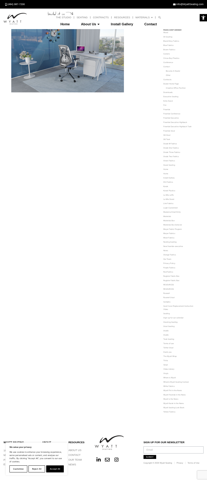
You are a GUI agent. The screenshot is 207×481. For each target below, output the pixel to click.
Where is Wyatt (169, 378)
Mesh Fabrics (168, 238)
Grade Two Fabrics (171, 156)
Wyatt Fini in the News (172, 390)
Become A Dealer (173, 71)
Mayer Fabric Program (172, 229)
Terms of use (168, 343)
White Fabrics (169, 386)
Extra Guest (168, 101)
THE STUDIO (63, 17)
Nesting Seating (170, 242)
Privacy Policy (169, 263)
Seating (82, 17)
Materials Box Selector (172, 225)
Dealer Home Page (171, 84)
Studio (166, 331)
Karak (165, 186)
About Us (88, 24)
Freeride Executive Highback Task (177, 126)
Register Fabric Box (171, 276)
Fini (164, 105)
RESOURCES (122, 17)
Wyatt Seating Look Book (173, 407)
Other (168, 75)
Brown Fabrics (169, 50)
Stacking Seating (170, 322)
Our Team (167, 259)
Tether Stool (168, 348)
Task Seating (168, 339)
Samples (166, 302)
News (165, 250)
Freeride (166, 109)
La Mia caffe (168, 195)
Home (65, 24)
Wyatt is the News (170, 399)
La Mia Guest (168, 199)
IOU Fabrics (168, 182)
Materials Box (169, 220)
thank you (167, 352)
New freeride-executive (173, 246)
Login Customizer (170, 208)
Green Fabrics (169, 161)
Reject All (36, 469)
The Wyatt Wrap (170, 356)
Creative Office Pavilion (176, 88)
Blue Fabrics (168, 45)
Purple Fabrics (169, 268)
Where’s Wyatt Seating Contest (176, 382)
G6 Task (166, 139)
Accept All (55, 469)
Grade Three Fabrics (171, 152)
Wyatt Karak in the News (173, 403)
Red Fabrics (168, 272)
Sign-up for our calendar (173, 318)
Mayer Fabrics (169, 233)
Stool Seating (168, 326)
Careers (166, 54)
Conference (168, 62)
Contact (150, 24)
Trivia (165, 360)
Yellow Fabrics (169, 412)
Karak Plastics (169, 191)
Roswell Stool (169, 297)
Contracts (101, 17)
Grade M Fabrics (170, 144)
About (165, 32)
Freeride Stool (169, 131)
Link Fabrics (168, 203)
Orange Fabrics (169, 255)
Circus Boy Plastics (171, 58)
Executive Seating (170, 96)
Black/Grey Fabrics (171, 41)
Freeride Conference (171, 114)
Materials (142, 17)
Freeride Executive (171, 118)
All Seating (167, 37)
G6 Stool (166, 135)
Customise (18, 469)
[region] (37, 458)
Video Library (168, 369)
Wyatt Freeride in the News (174, 395)
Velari (165, 365)
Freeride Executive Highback (175, 122)
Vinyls (165, 373)
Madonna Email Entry (172, 212)
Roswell (166, 293)
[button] (203, 17)
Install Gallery (122, 24)
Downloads (168, 92)
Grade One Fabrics (171, 148)
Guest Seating (169, 165)
